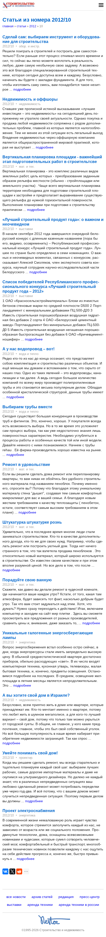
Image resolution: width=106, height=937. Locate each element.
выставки (14, 905)
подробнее (22, 89)
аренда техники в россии (79, 905)
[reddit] (19, 871)
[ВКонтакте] (5, 871)
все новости (16, 897)
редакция (66, 897)
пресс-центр (90, 897)
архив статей (42, 897)
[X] (12, 871)
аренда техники (40, 905)
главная (8, 26)
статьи (21, 26)
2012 (32, 26)
